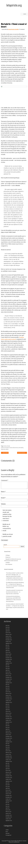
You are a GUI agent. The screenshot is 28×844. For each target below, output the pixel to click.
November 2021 (9, 718)
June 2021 (7, 725)
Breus (7, 831)
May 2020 (8, 747)
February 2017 (8, 811)
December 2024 (9, 657)
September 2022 (9, 702)
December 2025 (9, 637)
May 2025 (8, 648)
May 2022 (8, 707)
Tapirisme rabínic (4, 449)
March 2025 (8, 652)
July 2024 (7, 664)
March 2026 (8, 632)
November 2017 (9, 797)
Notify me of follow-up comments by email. (7, 527)
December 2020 (9, 736)
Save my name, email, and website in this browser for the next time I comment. (7, 515)
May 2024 (8, 668)
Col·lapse (8, 555)
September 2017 (9, 800)
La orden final (15, 593)
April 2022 (8, 709)
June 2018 (8, 784)
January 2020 (8, 754)
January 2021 (8, 734)
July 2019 (7, 763)
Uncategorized (8, 835)
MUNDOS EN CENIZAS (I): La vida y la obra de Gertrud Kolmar (13, 599)
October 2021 (8, 720)
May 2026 (8, 629)
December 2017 (9, 795)
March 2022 (8, 711)
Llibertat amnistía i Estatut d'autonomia (9, 447)
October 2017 (8, 799)
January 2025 (8, 655)
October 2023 (8, 680)
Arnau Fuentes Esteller (13, 29)
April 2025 (8, 650)
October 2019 (8, 759)
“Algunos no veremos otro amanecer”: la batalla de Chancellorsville (15, 586)
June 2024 (8, 666)
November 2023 (9, 679)
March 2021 (8, 731)
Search (5, 544)
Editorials (7, 833)
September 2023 (9, 682)
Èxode (8, 446)
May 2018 (8, 786)
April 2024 (8, 670)
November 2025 (9, 639)
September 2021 (9, 722)
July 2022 (7, 704)
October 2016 (8, 818)
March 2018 (8, 790)
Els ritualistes (9, 564)
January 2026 (8, 636)
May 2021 (8, 727)
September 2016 (9, 820)
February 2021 (8, 732)
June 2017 (7, 804)
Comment (4, 480)
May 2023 (8, 688)
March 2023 (8, 691)
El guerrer (8, 557)
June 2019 (7, 765)
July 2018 (7, 783)
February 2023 (8, 693)
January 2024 (8, 675)
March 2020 (8, 750)
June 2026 (8, 627)
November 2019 (9, 757)
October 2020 (8, 740)
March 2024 (8, 672)
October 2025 (8, 641)
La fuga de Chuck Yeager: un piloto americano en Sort (15, 607)
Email (3, 498)
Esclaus (5, 446)
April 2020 (8, 749)
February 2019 (8, 772)
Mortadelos (20, 447)
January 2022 (8, 714)
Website (3, 504)
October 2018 (8, 779)
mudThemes (16, 842)
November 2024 (9, 659)
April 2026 (8, 630)
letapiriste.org (14, 5)
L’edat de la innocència (21, 452)
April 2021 (8, 729)
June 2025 (7, 646)
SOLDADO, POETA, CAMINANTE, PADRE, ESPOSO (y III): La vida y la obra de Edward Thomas (14, 578)
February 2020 (8, 752)
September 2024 (9, 663)
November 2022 (9, 698)
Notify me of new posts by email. (8, 535)
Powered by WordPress (16, 840)
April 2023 (8, 689)
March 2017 (8, 809)
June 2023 (7, 686)
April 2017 (8, 808)
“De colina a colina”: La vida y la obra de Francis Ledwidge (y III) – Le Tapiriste (14, 574)
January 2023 (8, 695)
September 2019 (9, 761)
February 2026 (8, 634)
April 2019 (8, 768)
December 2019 (9, 756)
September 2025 (9, 643)
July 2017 (7, 802)
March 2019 (8, 770)
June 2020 (8, 745)
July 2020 (7, 743)
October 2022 (8, 700)
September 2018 (9, 781)
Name (3, 491)
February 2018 (8, 791)
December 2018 (9, 775)
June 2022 (8, 706)
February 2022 (8, 713)
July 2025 (7, 645)
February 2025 (8, 654)
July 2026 (7, 625)
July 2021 (7, 723)
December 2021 (9, 716)
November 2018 (9, 777)
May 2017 (7, 806)
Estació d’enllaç (5, 452)
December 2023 (9, 677)
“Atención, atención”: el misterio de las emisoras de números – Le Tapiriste (14, 592)
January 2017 (8, 813)
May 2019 (8, 766)
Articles (7, 829)
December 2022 (9, 697)
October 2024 (8, 661)
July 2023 (7, 684)
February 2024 (8, 673)
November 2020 (9, 738)
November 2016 (9, 816)
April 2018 (8, 788)
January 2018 (8, 793)
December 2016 (9, 815)
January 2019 (8, 774)
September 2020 (9, 741)
